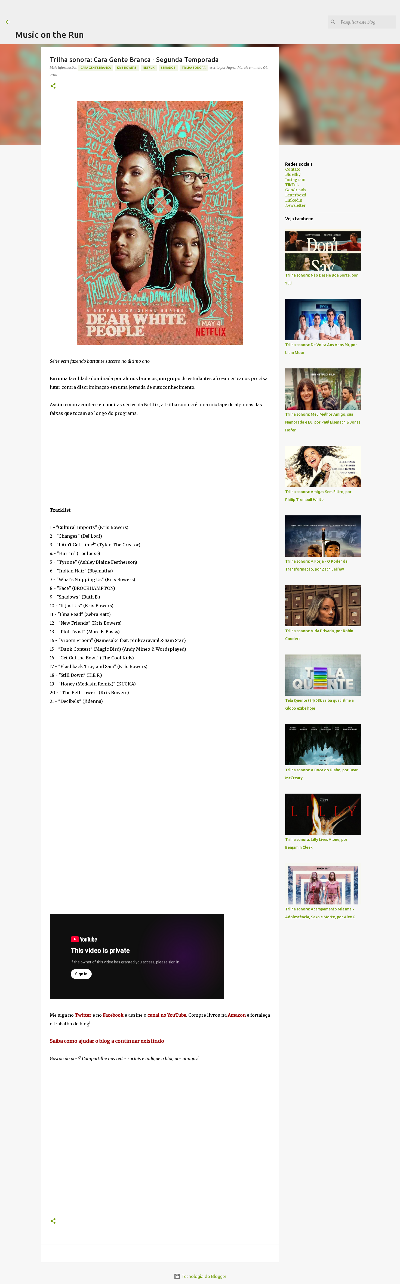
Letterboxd (295, 195)
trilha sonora (193, 67)
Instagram (295, 179)
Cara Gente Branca (96, 67)
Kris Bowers (127, 67)
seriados (168, 67)
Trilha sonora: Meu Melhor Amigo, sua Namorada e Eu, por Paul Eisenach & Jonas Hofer (322, 422)
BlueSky (293, 174)
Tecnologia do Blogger (203, 1276)
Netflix (149, 67)
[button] (53, 86)
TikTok (292, 184)
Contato (292, 169)
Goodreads (295, 189)
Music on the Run (49, 34)
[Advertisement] (114, 12)
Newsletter (295, 205)
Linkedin (293, 200)
